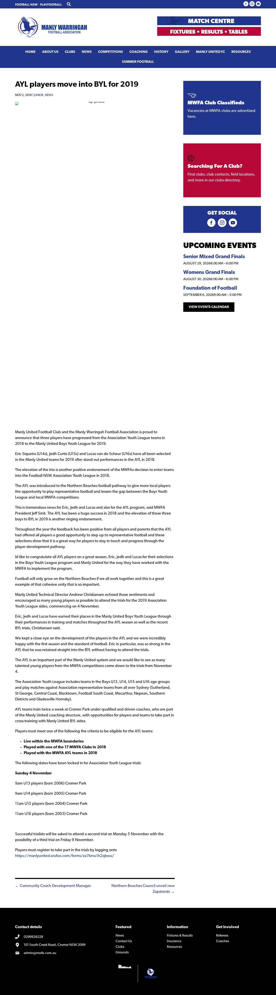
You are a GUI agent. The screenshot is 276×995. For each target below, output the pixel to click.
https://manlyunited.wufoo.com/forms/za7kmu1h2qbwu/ (64, 856)
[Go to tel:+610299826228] (62, 937)
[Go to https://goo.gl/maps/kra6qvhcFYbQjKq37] (62, 945)
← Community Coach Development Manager (53, 886)
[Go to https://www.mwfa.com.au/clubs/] (222, 170)
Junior (38, 95)
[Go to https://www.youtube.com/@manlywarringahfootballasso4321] (258, 4)
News (49, 95)
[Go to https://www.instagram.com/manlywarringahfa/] (252, 4)
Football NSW (26, 4)
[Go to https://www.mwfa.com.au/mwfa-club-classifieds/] (222, 108)
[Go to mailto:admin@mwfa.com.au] (62, 953)
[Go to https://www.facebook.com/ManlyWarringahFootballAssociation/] (245, 4)
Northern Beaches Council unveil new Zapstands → (143, 889)
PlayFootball (51, 4)
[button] (208, 307)
